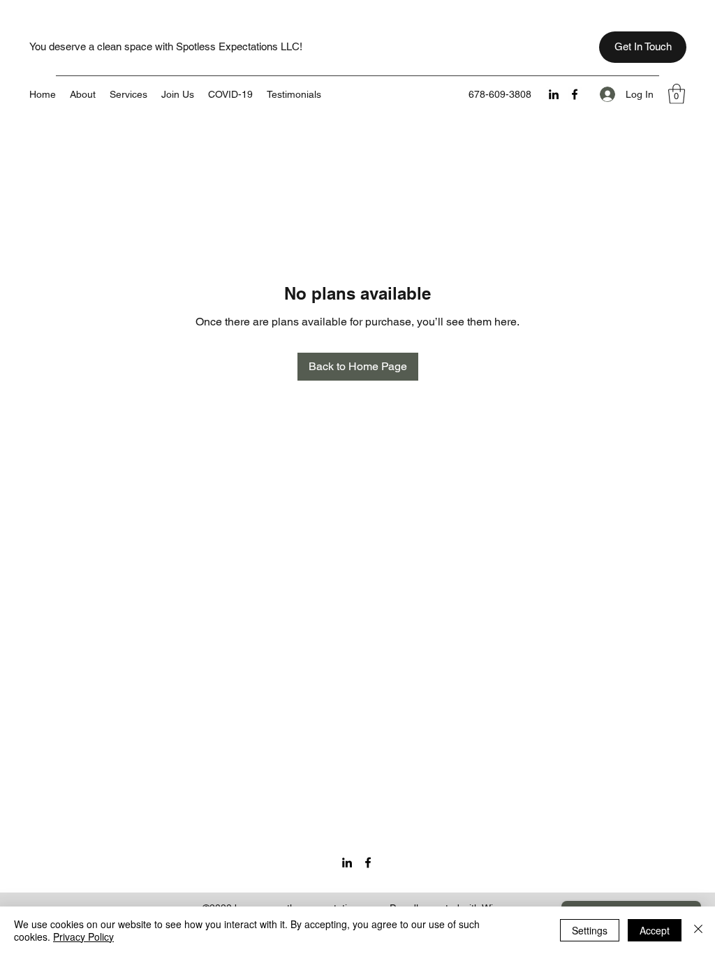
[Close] (698, 930)
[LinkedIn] (554, 94)
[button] (676, 94)
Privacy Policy (83, 937)
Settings (589, 930)
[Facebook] (575, 94)
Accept (655, 930)
